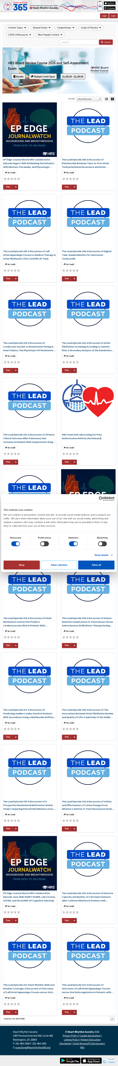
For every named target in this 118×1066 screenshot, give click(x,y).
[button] (17, 27)
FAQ (82, 1047)
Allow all (96, 565)
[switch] (44, 543)
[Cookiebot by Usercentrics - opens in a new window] (101, 498)
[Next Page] (112, 1018)
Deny (21, 565)
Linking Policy (71, 1039)
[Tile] (113, 99)
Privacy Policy (70, 1035)
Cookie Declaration (90, 1035)
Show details (101, 555)
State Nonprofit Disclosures (88, 1043)
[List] (106, 99)
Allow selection (59, 565)
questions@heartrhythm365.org (32, 1047)
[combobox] (88, 98)
